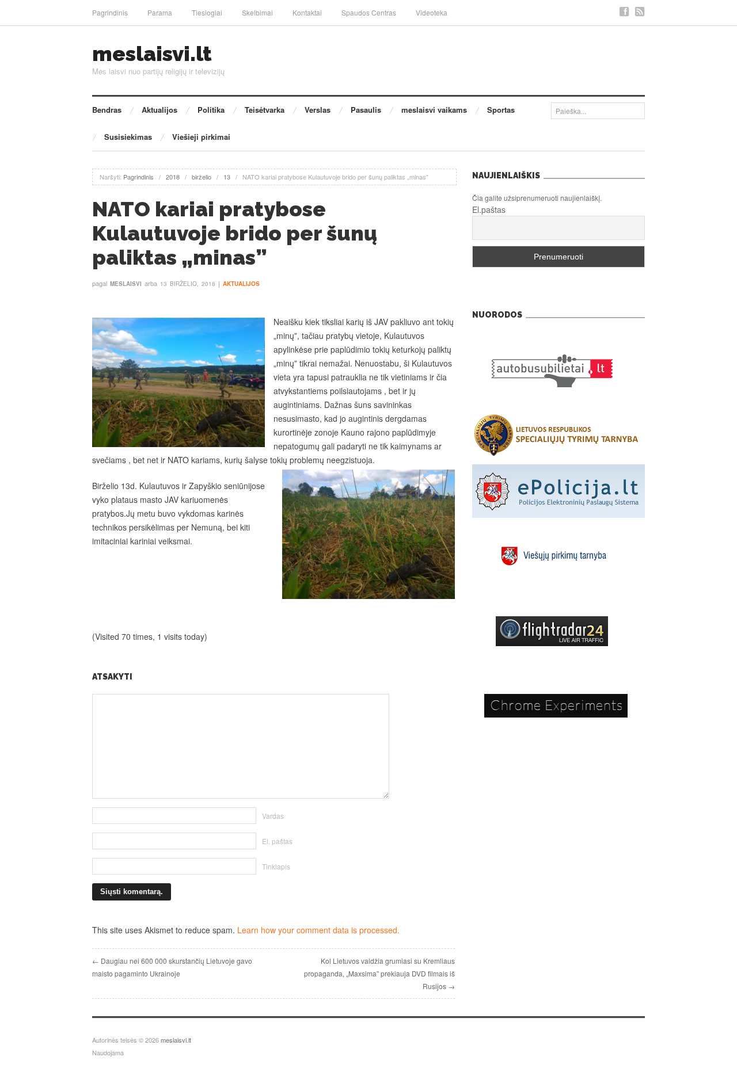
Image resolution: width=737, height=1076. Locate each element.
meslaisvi (126, 284)
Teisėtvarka (264, 109)
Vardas (273, 816)
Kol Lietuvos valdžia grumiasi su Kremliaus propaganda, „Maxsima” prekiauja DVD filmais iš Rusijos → (379, 973)
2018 (173, 176)
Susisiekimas (128, 136)
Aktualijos (159, 109)
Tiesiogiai (207, 12)
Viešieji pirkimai (201, 136)
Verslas (317, 109)
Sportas (501, 109)
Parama (159, 12)
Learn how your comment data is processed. (318, 930)
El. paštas (277, 841)
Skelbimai (257, 12)
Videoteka (431, 12)
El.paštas (489, 209)
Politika (211, 109)
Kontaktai (307, 12)
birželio (201, 176)
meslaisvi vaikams (434, 109)
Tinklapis (276, 866)
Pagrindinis (110, 12)
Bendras (106, 109)
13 (226, 176)
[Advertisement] (273, 633)
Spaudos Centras (368, 12)
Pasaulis (366, 109)
